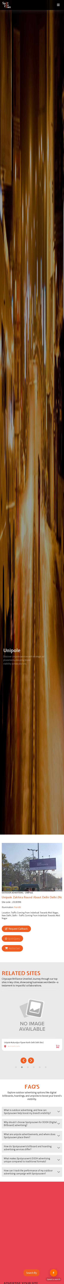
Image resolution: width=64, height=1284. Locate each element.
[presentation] (23, 1060)
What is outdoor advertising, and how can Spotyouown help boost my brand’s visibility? (27, 1111)
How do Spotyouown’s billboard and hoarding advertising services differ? (27, 1148)
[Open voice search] (53, 1273)
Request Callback (18, 928)
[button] (17, 1067)
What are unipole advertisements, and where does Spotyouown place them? (29, 1136)
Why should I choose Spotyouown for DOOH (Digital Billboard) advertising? (30, 1124)
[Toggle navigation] (58, 5)
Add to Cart (14, 948)
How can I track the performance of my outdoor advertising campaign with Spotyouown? (28, 1172)
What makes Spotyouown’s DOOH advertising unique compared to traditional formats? (27, 1160)
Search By (31, 1272)
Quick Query (14, 938)
